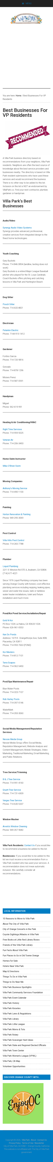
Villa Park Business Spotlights (17, 987)
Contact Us (29, 845)
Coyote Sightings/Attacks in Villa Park (21, 934)
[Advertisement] (26, 56)
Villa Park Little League (14, 1024)
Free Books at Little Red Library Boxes (21, 939)
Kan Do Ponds (9, 634)
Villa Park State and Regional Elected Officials (24, 1045)
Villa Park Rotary (10, 1034)
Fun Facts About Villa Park (15, 950)
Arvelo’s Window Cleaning (15, 826)
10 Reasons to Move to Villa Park (19, 918)
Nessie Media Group (12, 739)
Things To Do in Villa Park (15, 976)
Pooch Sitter (9, 304)
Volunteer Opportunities (14, 1066)
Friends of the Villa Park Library (18, 945)
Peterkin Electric (10, 330)
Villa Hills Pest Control (13, 540)
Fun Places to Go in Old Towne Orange (21, 955)
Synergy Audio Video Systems (17, 227)
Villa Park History (11, 1003)
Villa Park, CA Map (11, 1061)
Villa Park (26, 1140)
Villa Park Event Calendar (14, 997)
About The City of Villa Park (16, 924)
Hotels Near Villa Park (13, 966)
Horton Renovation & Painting (16, 514)
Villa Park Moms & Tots (14, 1029)
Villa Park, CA (26, 18)
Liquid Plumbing (10, 566)
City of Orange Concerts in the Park (19, 929)
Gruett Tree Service (12, 790)
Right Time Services (12, 429)
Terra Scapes (9, 662)
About (33, 1140)
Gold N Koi (8, 620)
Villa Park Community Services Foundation (23, 992)
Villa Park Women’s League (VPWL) (19, 1056)
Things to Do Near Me (13, 982)
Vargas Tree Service (12, 800)
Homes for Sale (10, 961)
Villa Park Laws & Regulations (17, 1013)
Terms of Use (27, 1143)
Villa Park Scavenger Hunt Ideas (18, 1040)
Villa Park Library (11, 1019)
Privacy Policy (15, 1143)
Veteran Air (8, 440)
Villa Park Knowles (12, 1008)
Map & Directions (11, 971)
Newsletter (39, 1143)
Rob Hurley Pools (11, 699)
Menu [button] (29, 3)
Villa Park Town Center (13, 1050)
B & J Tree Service (11, 779)
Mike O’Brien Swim (12, 466)
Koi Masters (8, 652)
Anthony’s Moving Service (15, 488)
